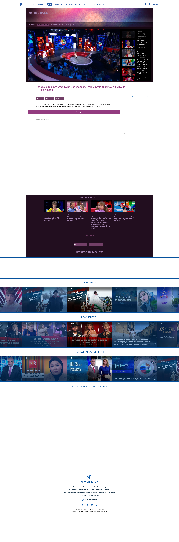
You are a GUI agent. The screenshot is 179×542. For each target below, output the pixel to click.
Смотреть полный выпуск (73, 112)
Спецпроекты (87, 487)
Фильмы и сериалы (73, 4)
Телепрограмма (98, 4)
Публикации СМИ (93, 495)
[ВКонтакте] (40, 98)
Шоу (49, 4)
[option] (135, 33)
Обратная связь (91, 492)
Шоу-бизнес (39, 123)
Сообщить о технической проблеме (140, 97)
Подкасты (58, 4)
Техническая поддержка (107, 492)
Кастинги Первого (96, 490)
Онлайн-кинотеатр (100, 487)
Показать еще (89, 235)
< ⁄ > (57, 98)
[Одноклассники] (49, 98)
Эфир (32, 4)
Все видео (107, 490)
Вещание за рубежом (91, 499)
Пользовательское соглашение (74, 492)
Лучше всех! (39, 13)
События (83, 495)
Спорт (86, 4)
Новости (41, 4)
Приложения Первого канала (78, 490)
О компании (77, 487)
